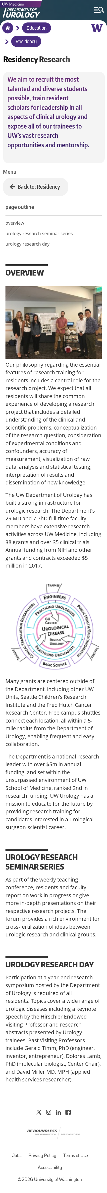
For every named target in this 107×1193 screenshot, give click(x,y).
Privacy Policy (42, 1156)
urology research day (27, 244)
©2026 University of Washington (50, 1180)
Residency (26, 41)
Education (37, 28)
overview (14, 223)
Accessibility (50, 1168)
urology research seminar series (39, 233)
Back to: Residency (39, 186)
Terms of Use (75, 1156)
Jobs (16, 1156)
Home (6, 31)
